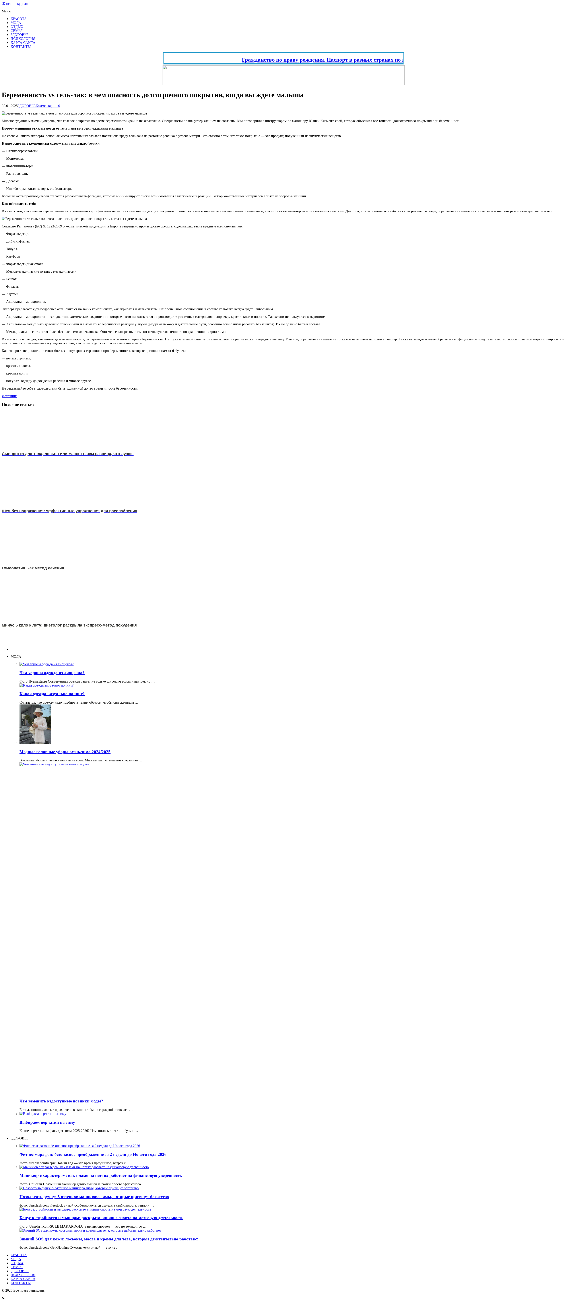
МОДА (16, 23)
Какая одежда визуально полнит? (52, 693)
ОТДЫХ (17, 27)
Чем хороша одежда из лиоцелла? (52, 672)
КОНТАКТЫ (21, 47)
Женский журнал (15, 4)
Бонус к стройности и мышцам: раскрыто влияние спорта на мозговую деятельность (101, 1217)
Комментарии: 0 (48, 106)
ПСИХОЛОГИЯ (23, 39)
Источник (9, 396)
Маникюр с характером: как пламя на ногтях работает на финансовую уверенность (100, 1175)
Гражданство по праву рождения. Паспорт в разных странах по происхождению (317, 60)
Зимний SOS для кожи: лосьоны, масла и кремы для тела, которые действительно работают (108, 1239)
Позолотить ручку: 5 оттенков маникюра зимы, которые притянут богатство (94, 1196)
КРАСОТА (19, 19)
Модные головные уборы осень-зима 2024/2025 (65, 751)
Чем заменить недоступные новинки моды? (61, 1101)
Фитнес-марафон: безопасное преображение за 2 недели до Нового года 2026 (93, 1154)
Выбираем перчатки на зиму (47, 1122)
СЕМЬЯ (17, 31)
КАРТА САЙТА (23, 43)
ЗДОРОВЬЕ (20, 35)
